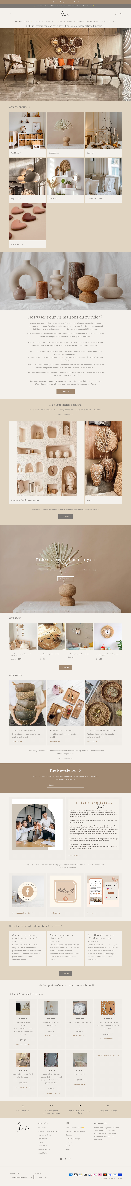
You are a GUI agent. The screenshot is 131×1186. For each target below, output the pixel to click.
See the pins (55, 913)
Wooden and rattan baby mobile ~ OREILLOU (22, 654)
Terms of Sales (43, 1146)
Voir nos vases (66, 391)
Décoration (54, 153)
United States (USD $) (19, 1177)
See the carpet (78, 1036)
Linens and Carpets (95, 198)
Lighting (15, 198)
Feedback (69, 1146)
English (39, 1177)
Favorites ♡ (16, 244)
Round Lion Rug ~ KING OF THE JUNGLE (49, 654)
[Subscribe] (81, 785)
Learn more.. (65, 579)
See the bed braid (49, 1093)
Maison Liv (107, 1178)
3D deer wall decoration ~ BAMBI (78, 654)
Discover (15, 741)
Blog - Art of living (44, 1135)
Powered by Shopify (116, 1178)
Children (15, 153)
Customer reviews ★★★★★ (48, 1131)
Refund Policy (43, 1153)
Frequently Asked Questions (76, 1131)
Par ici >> (65, 517)
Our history (42, 1128)
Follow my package (73, 1138)
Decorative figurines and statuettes (26, 500)
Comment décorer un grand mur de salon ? (24, 936)
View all (65, 667)
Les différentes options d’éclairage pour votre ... (101, 936)
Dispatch (69, 1142)
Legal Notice (42, 1138)
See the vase (21, 1044)
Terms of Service (44, 1149)
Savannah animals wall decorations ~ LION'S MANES (108, 654)
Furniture (53, 198)
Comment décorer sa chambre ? (61, 936)
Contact (69, 1135)
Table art (90, 153)
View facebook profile (21, 913)
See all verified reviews (106, 1056)
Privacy (40, 1142)
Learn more (73, 856)
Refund (68, 1149)
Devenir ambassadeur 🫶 (75, 1128)
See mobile (49, 1036)
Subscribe (91, 913)
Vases (89, 500)
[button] (11, 14)
